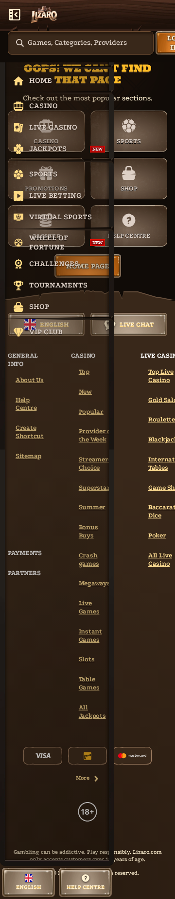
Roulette (161, 419)
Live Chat (137, 324)
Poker (157, 535)
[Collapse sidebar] (14, 14)
